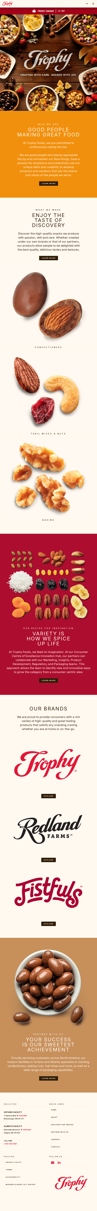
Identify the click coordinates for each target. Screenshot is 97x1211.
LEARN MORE (49, 183)
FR (87, 4)
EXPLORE (49, 796)
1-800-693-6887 (10, 1144)
